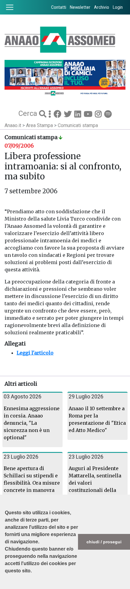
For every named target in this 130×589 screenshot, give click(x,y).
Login (118, 7)
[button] (6, 586)
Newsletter (80, 7)
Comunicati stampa (78, 125)
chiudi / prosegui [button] (104, 541)
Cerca (28, 113)
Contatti (58, 7)
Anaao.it (13, 125)
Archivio (101, 7)
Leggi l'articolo (35, 353)
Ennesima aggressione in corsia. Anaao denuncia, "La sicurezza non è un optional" (32, 422)
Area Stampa (40, 125)
